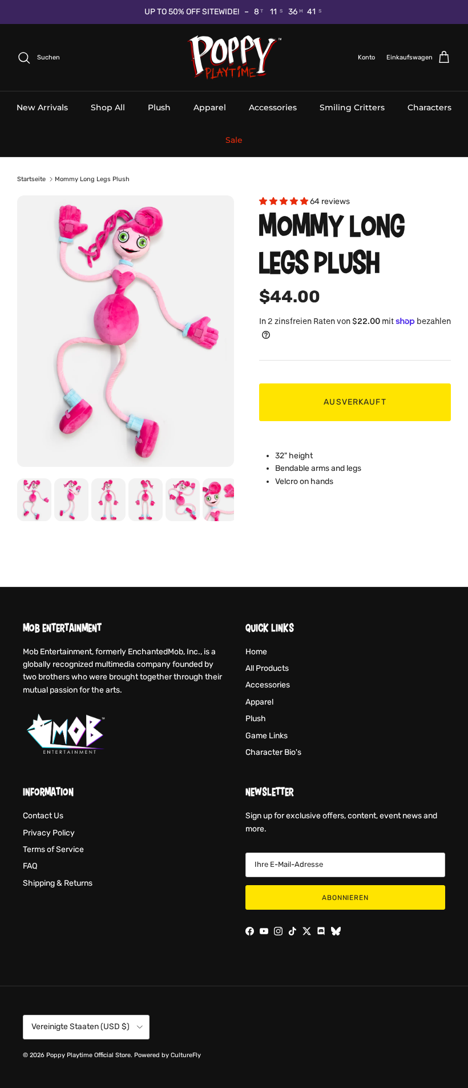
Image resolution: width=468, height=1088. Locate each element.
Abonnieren (345, 898)
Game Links (266, 736)
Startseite (31, 179)
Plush (159, 107)
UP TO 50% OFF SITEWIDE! (191, 12)
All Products (267, 668)
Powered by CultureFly (167, 1055)
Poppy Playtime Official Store (88, 1055)
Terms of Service (53, 849)
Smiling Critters (352, 107)
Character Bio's (273, 752)
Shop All (108, 107)
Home (256, 652)
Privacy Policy (49, 833)
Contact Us (43, 816)
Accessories (273, 107)
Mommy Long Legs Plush (92, 179)
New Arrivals (42, 107)
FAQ (30, 866)
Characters (429, 107)
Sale (234, 140)
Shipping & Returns (57, 883)
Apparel (209, 107)
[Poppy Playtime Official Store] (234, 57)
